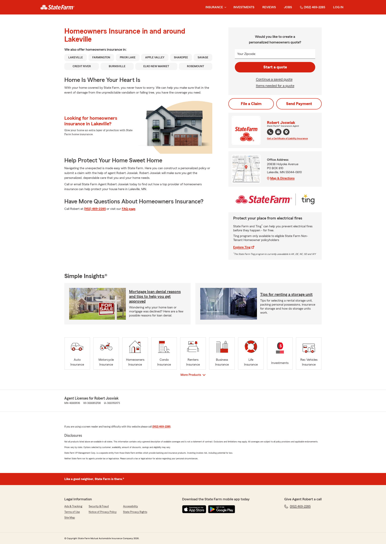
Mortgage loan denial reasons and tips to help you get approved (155, 296)
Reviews (269, 7)
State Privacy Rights (135, 512)
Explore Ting (241, 247)
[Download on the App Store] (194, 509)
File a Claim (251, 104)
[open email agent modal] (278, 132)
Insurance (214, 7)
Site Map (69, 517)
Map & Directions (282, 178)
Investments (243, 7)
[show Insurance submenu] (224, 7)
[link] (57, 7)
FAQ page (128, 208)
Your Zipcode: (246, 54)
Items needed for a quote (275, 86)
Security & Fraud (99, 506)
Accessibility (130, 506)
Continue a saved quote (274, 79)
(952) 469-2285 (314, 7)
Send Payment (299, 104)
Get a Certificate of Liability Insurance (287, 138)
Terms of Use (72, 512)
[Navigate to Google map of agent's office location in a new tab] (286, 132)
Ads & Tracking (73, 506)
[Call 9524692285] (270, 132)
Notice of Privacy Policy (103, 512)
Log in (338, 7)
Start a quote (275, 67)
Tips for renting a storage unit (286, 295)
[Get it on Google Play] (221, 509)
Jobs (288, 7)
